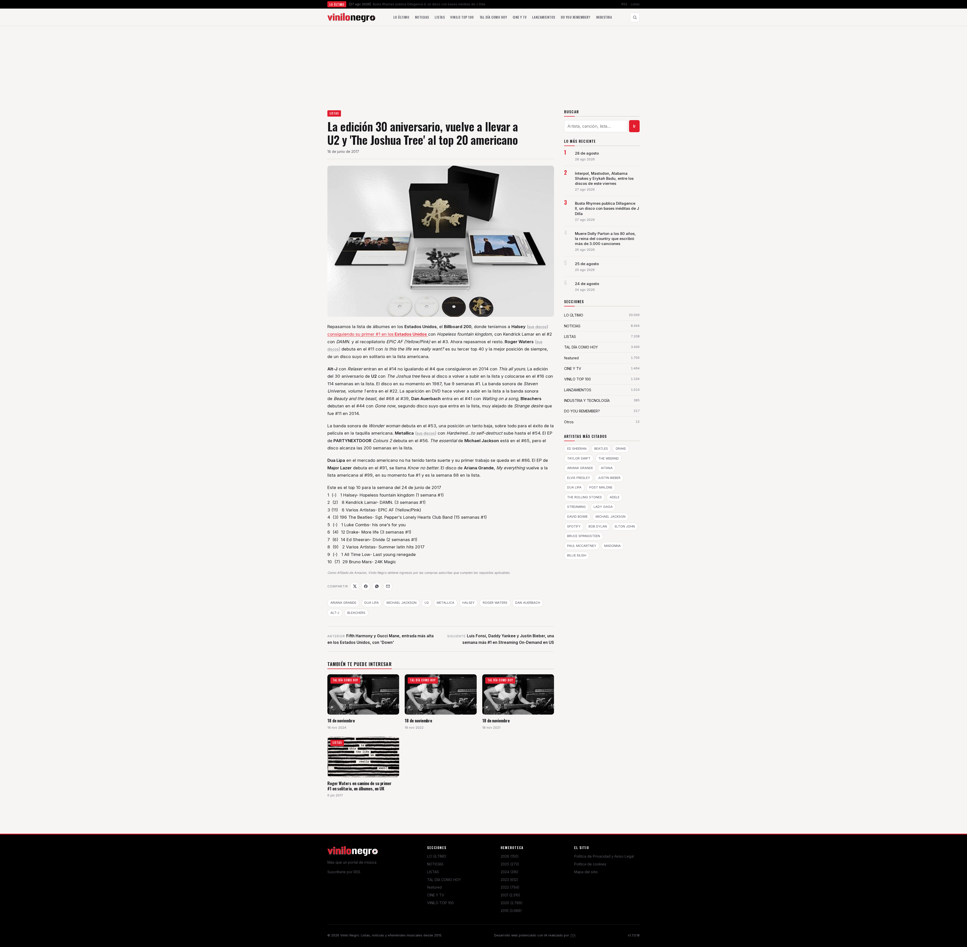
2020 (512, 903)
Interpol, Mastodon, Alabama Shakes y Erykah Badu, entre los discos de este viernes (604, 178)
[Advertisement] (483, 64)
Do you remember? (575, 17)
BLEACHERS (356, 613)
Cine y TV (520, 17)
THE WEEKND (608, 458)
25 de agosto (587, 264)
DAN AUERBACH (527, 603)
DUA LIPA (371, 603)
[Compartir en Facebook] (365, 586)
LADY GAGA (603, 507)
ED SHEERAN (576, 448)
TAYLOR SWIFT (579, 458)
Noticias (422, 17)
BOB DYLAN (598, 526)
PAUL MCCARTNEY (581, 546)
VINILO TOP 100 (440, 903)
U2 (427, 603)
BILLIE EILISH (576, 555)
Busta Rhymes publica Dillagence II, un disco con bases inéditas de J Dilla (607, 208)
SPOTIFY (574, 526)
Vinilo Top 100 (462, 17)
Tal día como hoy (493, 17)
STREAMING (576, 507)
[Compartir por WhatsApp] (376, 586)
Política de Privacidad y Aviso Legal (604, 856)
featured (434, 887)
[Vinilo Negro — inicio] (351, 17)
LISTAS (334, 113)
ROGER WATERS (495, 603)
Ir (634, 126)
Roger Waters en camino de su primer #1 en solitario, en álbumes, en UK (359, 786)
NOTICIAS (435, 864)
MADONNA (612, 546)
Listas (635, 4)
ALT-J (334, 613)
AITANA (607, 468)
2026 (510, 856)
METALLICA (445, 603)
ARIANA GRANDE (343, 603)
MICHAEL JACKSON (402, 603)
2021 (510, 895)
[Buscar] (635, 17)
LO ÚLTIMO (436, 856)
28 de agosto (587, 153)
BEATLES (601, 448)
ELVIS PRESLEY (578, 478)
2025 (510, 864)
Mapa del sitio (586, 872)
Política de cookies (590, 864)
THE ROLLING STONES (584, 497)
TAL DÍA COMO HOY (444, 880)
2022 (510, 887)
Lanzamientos (543, 17)
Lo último (401, 17)
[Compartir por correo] (387, 586)
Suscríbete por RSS (343, 872)
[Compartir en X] (354, 586)
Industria (604, 17)
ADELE (614, 497)
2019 (511, 910)
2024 (510, 872)
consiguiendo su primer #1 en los (377, 334)
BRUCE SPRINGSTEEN (583, 536)
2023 (509, 880)
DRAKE (621, 448)
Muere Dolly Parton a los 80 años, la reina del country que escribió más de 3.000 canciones (605, 238)
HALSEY (468, 603)
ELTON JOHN (625, 526)
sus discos (537, 327)
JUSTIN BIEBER (609, 478)
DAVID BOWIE (577, 516)
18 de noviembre (341, 720)
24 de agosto (587, 284)
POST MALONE (600, 487)
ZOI (572, 935)
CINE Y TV (435, 895)
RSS (624, 4)
